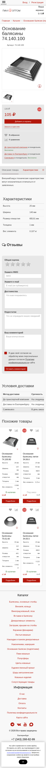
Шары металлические (23, 673)
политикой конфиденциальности (19, 753)
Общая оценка (11, 260)
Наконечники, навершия (23, 644)
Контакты (22, 708)
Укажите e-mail (11, 282)
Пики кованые (23, 654)
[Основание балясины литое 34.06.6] (31, 441)
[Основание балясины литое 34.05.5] (31, 521)
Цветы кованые (23, 663)
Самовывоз (9, 158)
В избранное (14, 135)
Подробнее (10, 501)
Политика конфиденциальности (22, 713)
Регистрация (37, 2)
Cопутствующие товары (23, 682)
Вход (25, 2)
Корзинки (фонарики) (23, 630)
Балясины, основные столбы (23, 602)
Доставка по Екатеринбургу (15, 154)
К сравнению (14, 140)
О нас (22, 694)
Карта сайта (22, 717)
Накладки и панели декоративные (23, 639)
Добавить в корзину (23, 121)
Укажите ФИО (11, 272)
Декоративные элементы (23, 621)
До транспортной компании (15, 147)
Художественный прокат (23, 668)
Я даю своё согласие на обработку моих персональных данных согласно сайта (23, 358)
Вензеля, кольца (23, 606)
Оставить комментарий (16, 369)
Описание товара (10, 170)
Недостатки (10, 312)
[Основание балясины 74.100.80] (10, 441)
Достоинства (11, 291)
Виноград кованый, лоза (23, 611)
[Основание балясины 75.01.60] (10, 521)
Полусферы (23, 658)
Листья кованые (23, 635)
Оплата (22, 703)
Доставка (22, 699)
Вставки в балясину (23, 616)
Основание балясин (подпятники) (23, 649)
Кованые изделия (23, 677)
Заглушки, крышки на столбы (23, 625)
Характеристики (30, 170)
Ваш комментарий (13, 333)
